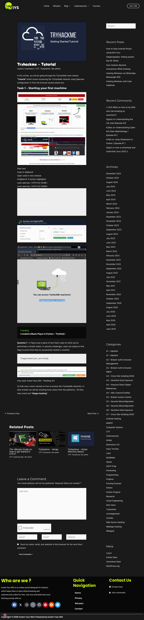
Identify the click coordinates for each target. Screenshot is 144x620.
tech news (111, 505)
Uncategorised (112, 514)
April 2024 (111, 199)
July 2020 (110, 312)
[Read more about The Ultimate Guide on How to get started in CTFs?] (22, 439)
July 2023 (110, 238)
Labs (108, 453)
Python (109, 488)
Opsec (109, 462)
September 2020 (114, 303)
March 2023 (111, 251)
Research (110, 496)
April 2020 (111, 325)
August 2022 (112, 273)
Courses (96, 6)
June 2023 (111, 242)
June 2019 (111, 329)
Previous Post (12, 413)
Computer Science (114, 427)
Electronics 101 (113, 445)
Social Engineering (114, 501)
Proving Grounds (113, 483)
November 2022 (113, 264)
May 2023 (110, 247)
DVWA (109, 440)
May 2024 (110, 195)
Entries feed (111, 557)
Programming (112, 475)
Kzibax (109, 127)
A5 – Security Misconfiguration (120, 401)
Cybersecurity (80, 6)
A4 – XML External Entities (118, 393)
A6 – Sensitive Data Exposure (119, 410)
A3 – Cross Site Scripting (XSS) (120, 376)
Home (46, 6)
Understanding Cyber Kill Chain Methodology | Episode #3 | (120, 131)
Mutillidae (110, 457)
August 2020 (112, 307)
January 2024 (112, 212)
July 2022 (110, 277)
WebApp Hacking (114, 527)
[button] (133, 6)
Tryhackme (45, 69)
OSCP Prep (111, 466)
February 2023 (112, 255)
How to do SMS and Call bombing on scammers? (120, 111)
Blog (66, 6)
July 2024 (110, 186)
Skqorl (109, 147)
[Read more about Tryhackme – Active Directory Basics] (81, 439)
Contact (79, 609)
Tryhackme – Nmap (48, 449)
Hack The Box (112, 449)
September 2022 (113, 268)
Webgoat (110, 531)
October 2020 (112, 299)
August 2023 (112, 234)
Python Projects (113, 492)
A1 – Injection (112, 351)
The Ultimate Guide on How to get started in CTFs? (20, 451)
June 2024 (111, 191)
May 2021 (110, 286)
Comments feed (113, 562)
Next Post (93, 413)
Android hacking (113, 419)
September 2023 (114, 230)
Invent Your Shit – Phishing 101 (41, 381)
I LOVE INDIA (112, 107)
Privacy (78, 598)
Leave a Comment (25, 69)
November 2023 (113, 221)
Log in (109, 553)
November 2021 (113, 281)
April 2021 (110, 290)
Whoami (56, 6)
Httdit (108, 139)
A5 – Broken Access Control (118, 397)
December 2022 (113, 260)
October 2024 (112, 178)
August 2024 (112, 182)
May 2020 (110, 320)
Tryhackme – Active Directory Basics (77, 450)
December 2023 (113, 217)
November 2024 (113, 173)
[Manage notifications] (5, 615)
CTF (37, 69)
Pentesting (111, 470)
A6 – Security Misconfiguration (120, 406)
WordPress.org (112, 566)
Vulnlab (109, 518)
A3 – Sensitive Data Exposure (119, 380)
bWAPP (109, 423)
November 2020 (113, 294)
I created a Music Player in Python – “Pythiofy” (43, 334)
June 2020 (111, 316)
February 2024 (112, 208)
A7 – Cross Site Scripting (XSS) (120, 414)
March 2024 (111, 204)
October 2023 (112, 225)
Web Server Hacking (115, 522)
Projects (110, 479)
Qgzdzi (109, 119)
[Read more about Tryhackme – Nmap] (52, 439)
